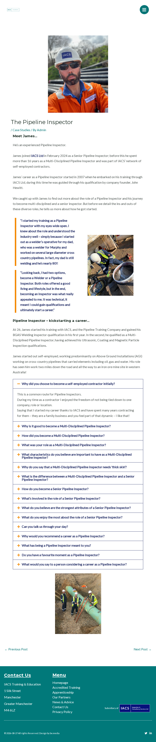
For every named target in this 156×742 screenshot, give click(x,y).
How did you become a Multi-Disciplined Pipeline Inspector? (63, 435)
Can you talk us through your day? (45, 526)
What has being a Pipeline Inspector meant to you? (56, 545)
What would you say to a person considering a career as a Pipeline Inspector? (74, 564)
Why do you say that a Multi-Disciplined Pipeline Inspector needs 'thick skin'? (74, 467)
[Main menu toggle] (144, 9)
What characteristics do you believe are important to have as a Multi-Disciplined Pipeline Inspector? (77, 456)
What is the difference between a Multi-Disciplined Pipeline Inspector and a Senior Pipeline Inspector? (78, 477)
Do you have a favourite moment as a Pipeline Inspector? (61, 555)
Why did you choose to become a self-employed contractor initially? (68, 383)
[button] (78, 384)
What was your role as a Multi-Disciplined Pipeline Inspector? (64, 445)
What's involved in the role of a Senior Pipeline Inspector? (61, 498)
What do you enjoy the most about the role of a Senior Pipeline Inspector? (72, 517)
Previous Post (16, 649)
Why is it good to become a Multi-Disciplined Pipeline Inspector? (66, 426)
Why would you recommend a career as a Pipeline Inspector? (63, 536)
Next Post (143, 649)
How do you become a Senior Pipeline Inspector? (55, 489)
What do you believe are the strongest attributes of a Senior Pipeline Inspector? (76, 508)
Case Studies (21, 130)
